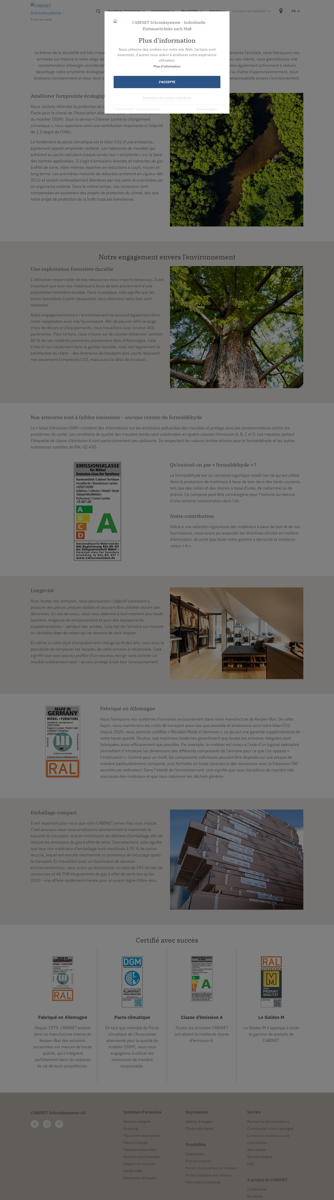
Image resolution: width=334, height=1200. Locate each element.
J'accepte (167, 82)
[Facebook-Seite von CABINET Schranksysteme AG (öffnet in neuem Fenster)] (35, 1124)
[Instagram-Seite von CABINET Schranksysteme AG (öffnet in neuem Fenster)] (47, 1124)
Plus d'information (167, 66)
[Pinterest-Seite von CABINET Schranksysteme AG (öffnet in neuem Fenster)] (59, 1124)
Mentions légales (206, 109)
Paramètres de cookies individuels (167, 98)
